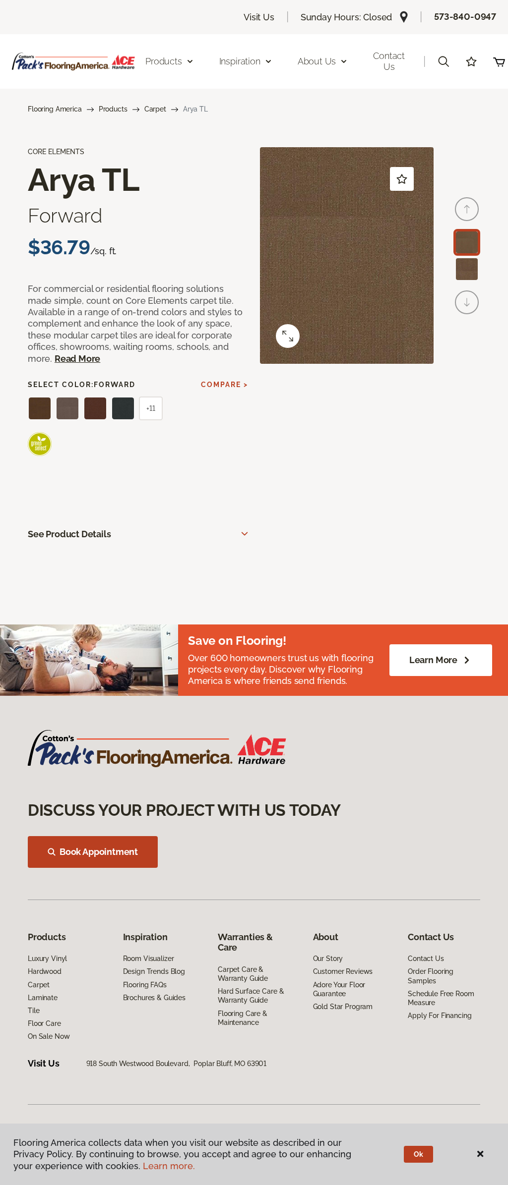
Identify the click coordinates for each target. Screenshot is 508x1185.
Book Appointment (99, 851)
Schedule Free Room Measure (441, 998)
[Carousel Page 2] (466, 269)
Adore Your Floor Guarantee (339, 989)
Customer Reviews (343, 971)
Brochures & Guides (154, 998)
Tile (33, 1011)
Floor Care (44, 1023)
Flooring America (55, 109)
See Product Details (69, 534)
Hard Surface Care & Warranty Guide (251, 995)
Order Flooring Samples (430, 975)
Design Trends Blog (154, 971)
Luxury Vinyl (47, 958)
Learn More (433, 660)
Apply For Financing (439, 1015)
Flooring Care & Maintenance (242, 1018)
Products (113, 109)
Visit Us (259, 17)
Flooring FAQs (145, 985)
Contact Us (389, 61)
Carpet (155, 109)
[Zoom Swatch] (288, 336)
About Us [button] (317, 61)
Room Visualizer (148, 958)
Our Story (328, 958)
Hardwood (45, 971)
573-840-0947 (465, 16)
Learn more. (169, 1166)
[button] (443, 61)
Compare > (224, 385)
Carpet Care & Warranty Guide (243, 973)
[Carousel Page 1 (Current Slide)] (466, 242)
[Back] (467, 209)
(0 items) (499, 61)
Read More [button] (77, 358)
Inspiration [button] (239, 61)
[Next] (467, 302)
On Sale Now (48, 1036)
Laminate (43, 998)
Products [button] (163, 61)
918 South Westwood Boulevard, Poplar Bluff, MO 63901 (176, 1064)
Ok (418, 1154)
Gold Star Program (343, 1007)
